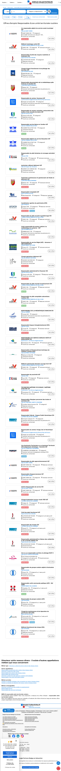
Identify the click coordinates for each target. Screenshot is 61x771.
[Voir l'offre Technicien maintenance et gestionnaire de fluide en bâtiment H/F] (31, 182)
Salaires (12, 2)
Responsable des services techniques (11, 690)
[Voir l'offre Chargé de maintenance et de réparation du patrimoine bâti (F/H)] (31, 617)
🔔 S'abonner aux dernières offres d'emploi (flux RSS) (13, 724)
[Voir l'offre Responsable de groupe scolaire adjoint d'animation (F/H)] (31, 573)
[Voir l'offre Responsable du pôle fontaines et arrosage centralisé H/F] (31, 157)
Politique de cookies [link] (10, 767)
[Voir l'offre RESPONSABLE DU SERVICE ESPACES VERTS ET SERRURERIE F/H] (31, 341)
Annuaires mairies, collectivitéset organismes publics (9, 730)
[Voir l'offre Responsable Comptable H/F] (31, 195)
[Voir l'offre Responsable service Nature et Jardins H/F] (31, 129)
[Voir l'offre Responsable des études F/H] (31, 529)
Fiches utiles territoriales (30, 729)
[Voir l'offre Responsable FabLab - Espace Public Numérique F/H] (31, 420)
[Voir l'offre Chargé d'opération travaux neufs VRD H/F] (31, 503)
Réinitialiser (54, 12)
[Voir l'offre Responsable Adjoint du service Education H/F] (31, 143)
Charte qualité (53, 710)
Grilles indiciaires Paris (29, 720)
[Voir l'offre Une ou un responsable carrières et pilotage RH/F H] (31, 557)
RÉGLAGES (10, 760)
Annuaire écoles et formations (9, 731)
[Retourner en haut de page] (58, 763)
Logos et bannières (20, 710)
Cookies (49, 712)
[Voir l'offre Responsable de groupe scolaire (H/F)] (31, 603)
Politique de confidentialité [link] (10, 763)
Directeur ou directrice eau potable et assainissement (15, 687)
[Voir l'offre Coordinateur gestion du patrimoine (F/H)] (31, 207)
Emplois (4, 2)
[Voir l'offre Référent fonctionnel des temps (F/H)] (31, 632)
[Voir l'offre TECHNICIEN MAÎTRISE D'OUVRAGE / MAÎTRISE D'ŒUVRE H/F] (31, 391)
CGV (47, 710)
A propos (37, 712)
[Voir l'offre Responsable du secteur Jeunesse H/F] (31, 102)
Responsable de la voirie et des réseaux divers (13, 673)
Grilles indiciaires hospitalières (31, 717)
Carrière (19, 2)
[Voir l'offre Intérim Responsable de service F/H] (31, 490)
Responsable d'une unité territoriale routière (12, 677)
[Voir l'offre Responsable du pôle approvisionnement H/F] (31, 465)
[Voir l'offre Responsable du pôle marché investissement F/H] (31, 287)
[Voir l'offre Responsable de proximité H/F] (31, 378)
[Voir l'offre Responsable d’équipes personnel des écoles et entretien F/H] (31, 405)
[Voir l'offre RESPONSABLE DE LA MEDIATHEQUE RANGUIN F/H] (31, 315)
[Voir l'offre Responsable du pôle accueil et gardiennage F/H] (31, 218)
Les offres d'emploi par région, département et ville (13, 721)
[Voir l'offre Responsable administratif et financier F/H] (31, 275)
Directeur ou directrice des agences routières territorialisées (17, 675)
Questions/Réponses (29, 730)
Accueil (4, 7)
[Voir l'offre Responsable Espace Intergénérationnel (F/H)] (31, 329)
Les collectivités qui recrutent (9, 722)
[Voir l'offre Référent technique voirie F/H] (31, 47)
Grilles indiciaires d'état (30, 719)
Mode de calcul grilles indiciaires (32, 721)
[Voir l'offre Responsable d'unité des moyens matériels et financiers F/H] (31, 59)
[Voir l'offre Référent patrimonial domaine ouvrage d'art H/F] (31, 366)
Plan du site (43, 712)
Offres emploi (10, 7)
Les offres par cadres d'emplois (9, 719)
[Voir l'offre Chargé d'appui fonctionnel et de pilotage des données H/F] (31, 73)
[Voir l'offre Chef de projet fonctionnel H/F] (31, 516)
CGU (44, 710)
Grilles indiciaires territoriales (31, 716)
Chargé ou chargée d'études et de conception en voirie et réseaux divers (20, 681)
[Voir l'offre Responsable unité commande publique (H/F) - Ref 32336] (31, 589)
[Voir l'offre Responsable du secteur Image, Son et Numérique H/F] (31, 435)
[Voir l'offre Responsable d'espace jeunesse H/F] (31, 478)
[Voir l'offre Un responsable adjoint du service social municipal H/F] (31, 34)
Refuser (10, 756)
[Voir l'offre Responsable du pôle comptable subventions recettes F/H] (31, 301)
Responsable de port (6, 688)
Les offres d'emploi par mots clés (10, 717)
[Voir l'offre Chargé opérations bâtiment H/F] (31, 261)
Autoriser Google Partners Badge (30, 767)
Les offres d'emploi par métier (9, 716)
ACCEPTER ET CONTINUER (10, 753)
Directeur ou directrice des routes (10, 671)
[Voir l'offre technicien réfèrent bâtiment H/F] (31, 169)
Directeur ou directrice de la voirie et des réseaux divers (23, 666)
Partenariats (39, 710)
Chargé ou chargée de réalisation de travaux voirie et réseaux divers (18, 683)
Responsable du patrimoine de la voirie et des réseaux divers (17, 670)
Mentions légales (30, 710)
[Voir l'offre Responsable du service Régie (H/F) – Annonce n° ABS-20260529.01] (31, 247)
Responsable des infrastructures (9, 674)
